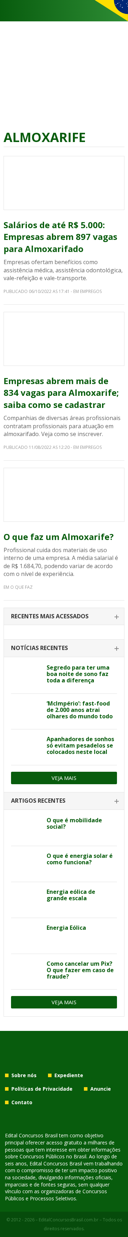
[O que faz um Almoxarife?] (64, 495)
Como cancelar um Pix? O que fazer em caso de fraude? (80, 970)
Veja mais (64, 777)
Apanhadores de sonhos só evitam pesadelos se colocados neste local (80, 745)
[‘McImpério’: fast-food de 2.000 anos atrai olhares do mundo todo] (26, 711)
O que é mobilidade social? (74, 823)
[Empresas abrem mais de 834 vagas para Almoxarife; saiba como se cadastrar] (64, 339)
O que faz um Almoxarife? (59, 537)
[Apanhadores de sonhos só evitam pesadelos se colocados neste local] (26, 747)
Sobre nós (24, 1075)
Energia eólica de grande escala (71, 895)
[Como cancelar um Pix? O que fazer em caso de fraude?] (26, 971)
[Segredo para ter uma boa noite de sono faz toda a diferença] (26, 675)
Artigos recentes (38, 800)
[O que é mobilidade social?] (26, 828)
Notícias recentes (39, 648)
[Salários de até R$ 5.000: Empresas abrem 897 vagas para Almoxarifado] (64, 183)
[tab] (64, 616)
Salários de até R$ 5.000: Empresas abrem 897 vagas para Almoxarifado (60, 237)
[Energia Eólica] (26, 935)
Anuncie (100, 1088)
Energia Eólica (66, 928)
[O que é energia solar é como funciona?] (26, 864)
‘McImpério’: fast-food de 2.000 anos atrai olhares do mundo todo (80, 709)
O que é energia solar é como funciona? (80, 859)
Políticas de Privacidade (42, 1088)
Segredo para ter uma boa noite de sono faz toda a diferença (78, 674)
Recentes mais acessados (50, 616)
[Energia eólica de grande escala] (26, 900)
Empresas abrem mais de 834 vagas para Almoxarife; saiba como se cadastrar (61, 392)
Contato (21, 1102)
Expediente (68, 1075)
